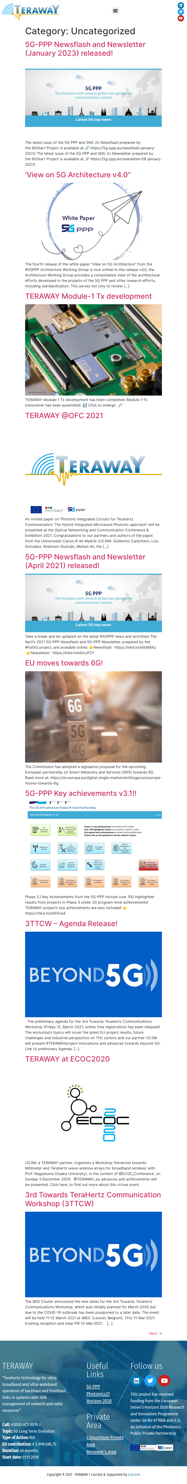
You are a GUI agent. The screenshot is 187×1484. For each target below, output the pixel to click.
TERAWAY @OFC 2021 (64, 415)
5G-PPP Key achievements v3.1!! (80, 793)
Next (155, 1333)
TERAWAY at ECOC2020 (67, 1058)
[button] (115, 10)
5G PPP (93, 1387)
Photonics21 (98, 1394)
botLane (134, 1474)
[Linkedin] (181, 5)
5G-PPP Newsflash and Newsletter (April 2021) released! (85, 561)
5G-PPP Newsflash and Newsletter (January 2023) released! (85, 49)
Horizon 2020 (99, 1401)
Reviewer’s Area (101, 1452)
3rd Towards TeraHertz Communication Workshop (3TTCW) (93, 1199)
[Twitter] (181, 12)
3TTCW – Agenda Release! (71, 923)
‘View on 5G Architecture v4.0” (78, 174)
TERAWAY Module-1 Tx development (88, 296)
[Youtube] (181, 18)
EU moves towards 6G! (64, 662)
